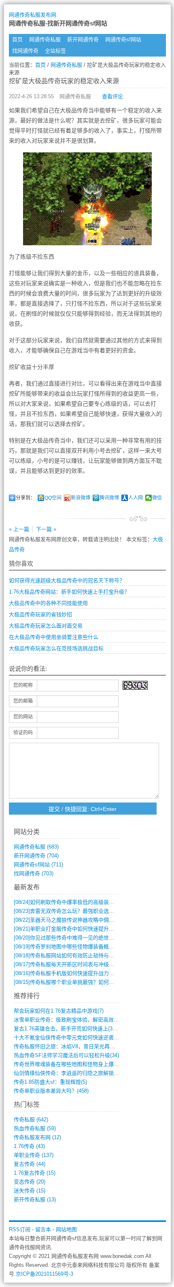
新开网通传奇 (83, 39)
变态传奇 (29, 1182)
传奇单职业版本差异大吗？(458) (51, 1091)
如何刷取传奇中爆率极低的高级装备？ (66, 902)
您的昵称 (23, 685)
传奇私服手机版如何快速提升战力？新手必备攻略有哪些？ (90, 973)
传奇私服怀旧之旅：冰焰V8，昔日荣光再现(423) (70, 1046)
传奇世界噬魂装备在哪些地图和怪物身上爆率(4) (69, 1064)
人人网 (135, 498)
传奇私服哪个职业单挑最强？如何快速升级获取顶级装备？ (90, 982)
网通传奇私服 (45, 39)
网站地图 (66, 1229)
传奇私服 (31, 1119)
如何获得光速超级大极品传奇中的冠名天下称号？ (67, 580)
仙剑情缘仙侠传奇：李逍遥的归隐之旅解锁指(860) (72, 1073)
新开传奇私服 (35, 1199)
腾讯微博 (109, 498)
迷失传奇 (29, 1191)
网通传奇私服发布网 (32, 15)
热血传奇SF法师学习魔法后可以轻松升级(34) (66, 1055)
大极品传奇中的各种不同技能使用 (48, 603)
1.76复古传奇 (34, 1173)
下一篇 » (46, 529)
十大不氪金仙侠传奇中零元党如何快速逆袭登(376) (72, 1037)
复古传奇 (29, 1164)
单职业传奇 (33, 1155)
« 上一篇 (19, 529)
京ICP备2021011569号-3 (44, 1274)
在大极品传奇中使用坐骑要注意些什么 (53, 637)
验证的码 (23, 732)
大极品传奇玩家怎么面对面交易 (46, 626)
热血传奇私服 (35, 1128)
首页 (17, 39)
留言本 (43, 1229)
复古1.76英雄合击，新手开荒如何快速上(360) (67, 1029)
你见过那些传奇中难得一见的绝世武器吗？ (72, 938)
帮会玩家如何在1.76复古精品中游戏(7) (59, 1011)
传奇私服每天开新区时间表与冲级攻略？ (69, 964)
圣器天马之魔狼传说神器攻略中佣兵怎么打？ (74, 920)
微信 (157, 498)
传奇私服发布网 (37, 1137)
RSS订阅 (19, 1229)
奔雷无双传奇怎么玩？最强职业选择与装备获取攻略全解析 (90, 911)
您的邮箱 (23, 701)
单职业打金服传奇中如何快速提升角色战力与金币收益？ (87, 929)
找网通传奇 (25, 51)
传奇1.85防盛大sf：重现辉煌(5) (50, 1082)
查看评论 (112, 96)
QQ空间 (53, 498)
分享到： (25, 498)
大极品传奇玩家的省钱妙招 (40, 614)
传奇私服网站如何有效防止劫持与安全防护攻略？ (80, 955)
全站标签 (55, 51)
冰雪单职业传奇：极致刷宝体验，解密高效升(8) (69, 1020)
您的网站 (23, 717)
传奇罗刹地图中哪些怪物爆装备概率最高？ (72, 947)
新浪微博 (80, 498)
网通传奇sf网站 (123, 39)
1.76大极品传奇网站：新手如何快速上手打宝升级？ (69, 592)
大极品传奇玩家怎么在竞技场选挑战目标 (56, 648)
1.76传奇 (29, 1146)
